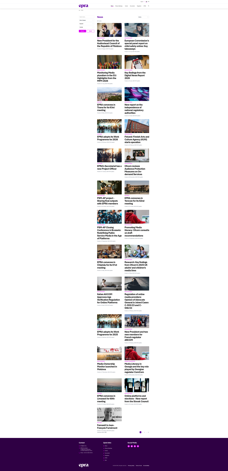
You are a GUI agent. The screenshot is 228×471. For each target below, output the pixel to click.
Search (82, 31)
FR (148, 1)
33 (148, 432)
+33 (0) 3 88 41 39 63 (88, 452)
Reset (90, 31)
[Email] (138, 446)
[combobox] (86, 20)
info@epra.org (83, 445)
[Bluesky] (132, 446)
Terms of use (139, 465)
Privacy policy (131, 465)
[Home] (79, 10)
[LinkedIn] (129, 446)
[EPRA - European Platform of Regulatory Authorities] (83, 6)
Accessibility (146, 465)
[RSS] (135, 446)
